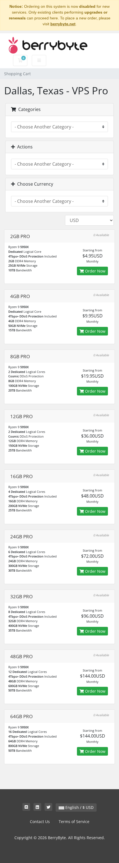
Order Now (94, 271)
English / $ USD (79, 807)
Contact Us (40, 821)
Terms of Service (74, 821)
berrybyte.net (63, 24)
